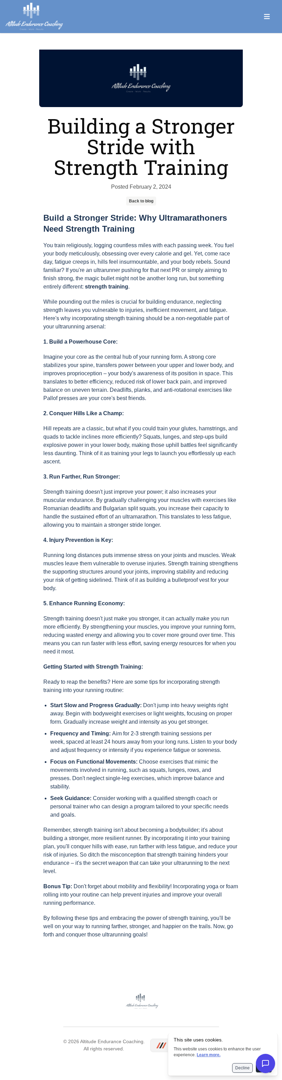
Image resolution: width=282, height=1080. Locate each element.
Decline (242, 1068)
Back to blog (141, 201)
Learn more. (208, 1054)
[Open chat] (265, 1063)
